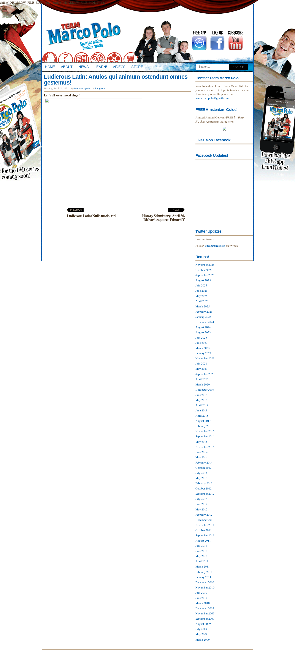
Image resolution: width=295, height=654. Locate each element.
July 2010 (201, 593)
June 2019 (201, 395)
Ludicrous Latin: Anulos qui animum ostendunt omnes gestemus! (115, 80)
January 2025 (203, 317)
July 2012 (201, 499)
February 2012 (204, 514)
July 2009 (201, 629)
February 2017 (204, 426)
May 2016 (201, 442)
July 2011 (201, 546)
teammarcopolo (82, 88)
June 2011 (201, 551)
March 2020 (202, 384)
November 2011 (204, 525)
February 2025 (204, 311)
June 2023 (201, 343)
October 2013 (203, 468)
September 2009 (204, 618)
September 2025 (204, 275)
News (83, 67)
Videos (119, 67)
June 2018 (201, 410)
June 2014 (201, 452)
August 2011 (203, 540)
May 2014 (201, 457)
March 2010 (202, 603)
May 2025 (201, 296)
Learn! (101, 67)
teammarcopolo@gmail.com (211, 98)
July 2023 (201, 337)
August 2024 (203, 327)
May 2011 (201, 556)
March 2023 (202, 348)
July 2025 (201, 285)
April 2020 (201, 379)
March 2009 (202, 639)
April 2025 (201, 301)
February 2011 (204, 572)
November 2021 (204, 358)
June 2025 (201, 291)
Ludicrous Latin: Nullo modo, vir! (91, 213)
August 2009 (203, 624)
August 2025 (203, 280)
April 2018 (201, 415)
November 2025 (204, 265)
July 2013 (201, 473)
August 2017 (203, 421)
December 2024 (204, 322)
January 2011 (203, 577)
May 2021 (201, 369)
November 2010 (204, 587)
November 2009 (204, 613)
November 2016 (204, 431)
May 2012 (201, 509)
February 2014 (204, 462)
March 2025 (202, 306)
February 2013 (204, 483)
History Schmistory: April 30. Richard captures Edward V (163, 215)
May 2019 (201, 400)
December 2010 (204, 582)
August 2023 (203, 332)
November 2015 (204, 447)
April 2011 (201, 561)
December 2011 (204, 520)
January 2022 (203, 353)
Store (137, 67)
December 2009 (204, 608)
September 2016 (204, 436)
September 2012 (204, 494)
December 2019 (204, 390)
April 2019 (201, 405)
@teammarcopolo (215, 246)
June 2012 (201, 504)
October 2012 (203, 488)
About (67, 67)
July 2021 (201, 363)
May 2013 (201, 478)
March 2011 (202, 566)
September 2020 (204, 374)
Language (100, 88)
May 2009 (201, 634)
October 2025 (203, 270)
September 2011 (204, 535)
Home (50, 67)
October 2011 (203, 530)
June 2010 (201, 598)
